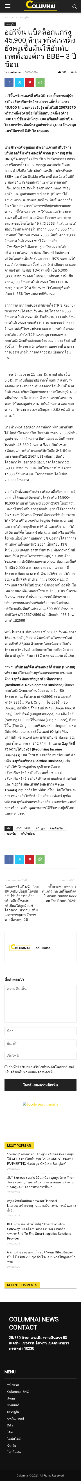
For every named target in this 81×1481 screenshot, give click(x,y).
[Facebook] (9, 82)
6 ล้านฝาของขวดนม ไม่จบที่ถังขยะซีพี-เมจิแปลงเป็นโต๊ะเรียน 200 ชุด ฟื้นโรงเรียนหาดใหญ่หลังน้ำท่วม (41, 1257)
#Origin (40, 828)
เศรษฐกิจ (24, 17)
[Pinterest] (29, 82)
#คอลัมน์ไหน (57, 828)
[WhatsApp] (40, 82)
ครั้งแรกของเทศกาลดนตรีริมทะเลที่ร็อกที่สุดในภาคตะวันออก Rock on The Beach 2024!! (59, 894)
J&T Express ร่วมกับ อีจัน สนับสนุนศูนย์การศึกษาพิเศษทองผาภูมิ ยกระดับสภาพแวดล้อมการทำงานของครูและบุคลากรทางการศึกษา (40, 1182)
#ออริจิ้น (11, 833)
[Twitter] (19, 82)
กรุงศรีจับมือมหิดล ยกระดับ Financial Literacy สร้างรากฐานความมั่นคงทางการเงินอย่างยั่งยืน (41, 1205)
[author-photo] (20, 947)
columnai (15, 72)
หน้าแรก (9, 17)
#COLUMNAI (23, 828)
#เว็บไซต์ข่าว (28, 833)
